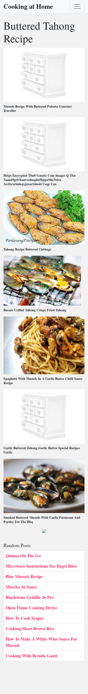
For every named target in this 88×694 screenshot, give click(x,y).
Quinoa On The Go (23, 556)
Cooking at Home (28, 6)
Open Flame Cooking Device (31, 608)
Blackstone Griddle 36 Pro (30, 597)
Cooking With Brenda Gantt (31, 656)
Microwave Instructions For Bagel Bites (41, 566)
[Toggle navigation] (77, 6)
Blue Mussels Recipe (24, 576)
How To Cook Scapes (25, 618)
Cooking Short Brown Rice (30, 628)
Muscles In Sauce (21, 587)
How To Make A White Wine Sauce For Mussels (41, 642)
